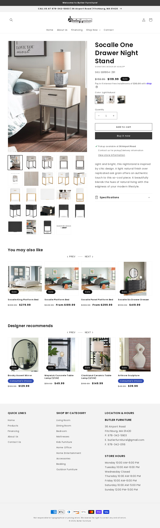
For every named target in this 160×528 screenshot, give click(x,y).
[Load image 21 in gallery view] (63, 211)
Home (11, 420)
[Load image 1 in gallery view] (15, 162)
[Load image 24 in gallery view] (31, 227)
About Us (13, 436)
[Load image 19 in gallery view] (31, 211)
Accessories (63, 458)
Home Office (64, 447)
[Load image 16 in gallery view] (80, 195)
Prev (72, 256)
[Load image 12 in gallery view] (15, 195)
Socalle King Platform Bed (23, 299)
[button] (11, 20)
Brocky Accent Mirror (20, 375)
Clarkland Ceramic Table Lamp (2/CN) (96, 377)
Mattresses (62, 436)
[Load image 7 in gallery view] (31, 178)
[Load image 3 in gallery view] (47, 162)
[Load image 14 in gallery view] (47, 195)
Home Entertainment (68, 453)
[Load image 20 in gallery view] (47, 211)
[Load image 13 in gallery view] (31, 195)
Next (88, 256)
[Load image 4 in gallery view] (63, 162)
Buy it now (123, 135)
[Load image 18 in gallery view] (15, 211)
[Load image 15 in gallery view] (63, 195)
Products (13, 425)
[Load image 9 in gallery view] (47, 178)
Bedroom (61, 431)
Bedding (61, 464)
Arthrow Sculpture (128, 375)
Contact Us (14, 442)
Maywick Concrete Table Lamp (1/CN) (59, 377)
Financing (13, 431)
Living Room (63, 420)
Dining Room (63, 425)
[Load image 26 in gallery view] (63, 227)
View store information (111, 155)
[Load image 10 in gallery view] (63, 178)
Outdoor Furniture (67, 469)
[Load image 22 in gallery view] (80, 211)
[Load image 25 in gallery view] (47, 227)
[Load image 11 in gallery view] (80, 178)
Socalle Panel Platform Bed (97, 299)
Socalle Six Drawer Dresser (133, 299)
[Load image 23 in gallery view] (15, 227)
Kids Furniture (64, 442)
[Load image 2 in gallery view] (31, 162)
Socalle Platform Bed (57, 299)
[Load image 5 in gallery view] (80, 162)
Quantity (99, 109)
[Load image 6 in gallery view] (15, 178)
